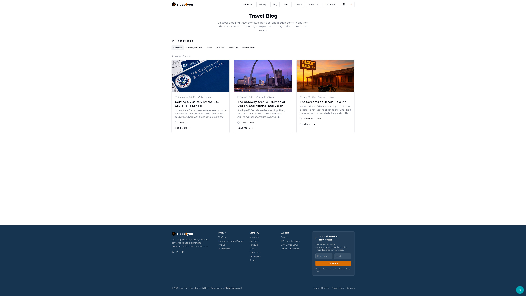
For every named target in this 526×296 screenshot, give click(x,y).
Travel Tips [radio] (233, 47)
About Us (254, 237)
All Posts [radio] (177, 47)
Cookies (351, 288)
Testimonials (224, 248)
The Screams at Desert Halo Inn (323, 102)
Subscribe (333, 263)
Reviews (254, 245)
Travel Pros (331, 4)
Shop (286, 4)
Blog (275, 4)
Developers (255, 256)
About (312, 4)
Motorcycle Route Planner (231, 241)
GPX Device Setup (290, 245)
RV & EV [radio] (220, 47)
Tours (299, 4)
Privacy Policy (338, 288)
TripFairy (247, 4)
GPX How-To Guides (290, 241)
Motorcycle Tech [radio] (194, 47)
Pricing (262, 4)
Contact (284, 237)
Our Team (254, 241)
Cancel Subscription (290, 248)
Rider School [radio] (248, 47)
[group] (263, 47)
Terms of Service (321, 288)
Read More (183, 128)
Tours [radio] (209, 47)
